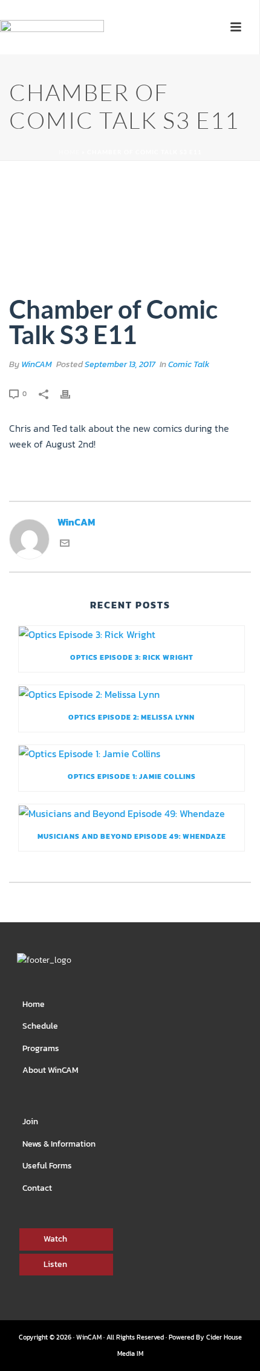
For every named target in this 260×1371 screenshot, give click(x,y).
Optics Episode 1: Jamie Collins (132, 776)
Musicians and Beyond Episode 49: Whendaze (131, 836)
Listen (55, 1264)
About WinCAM (50, 1070)
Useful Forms (47, 1165)
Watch (55, 1239)
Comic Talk (189, 364)
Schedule (40, 1026)
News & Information (59, 1144)
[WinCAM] (52, 46)
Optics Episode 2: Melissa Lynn (131, 717)
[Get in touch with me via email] (65, 544)
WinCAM (36, 364)
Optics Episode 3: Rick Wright (131, 657)
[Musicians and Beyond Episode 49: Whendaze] (131, 812)
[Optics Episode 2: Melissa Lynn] (131, 693)
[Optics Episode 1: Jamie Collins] (131, 753)
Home (69, 151)
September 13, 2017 (120, 364)
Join (30, 1121)
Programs (40, 1048)
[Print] (71, 393)
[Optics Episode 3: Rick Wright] (131, 634)
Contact (37, 1188)
